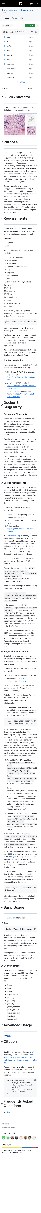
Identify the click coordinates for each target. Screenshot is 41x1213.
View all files (20, 82)
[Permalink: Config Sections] (2, 965)
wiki (8, 1035)
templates (10, 64)
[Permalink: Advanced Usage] (2, 1025)
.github (8, 37)
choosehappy (10, 10)
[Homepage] (20, 3)
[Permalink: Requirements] (2, 218)
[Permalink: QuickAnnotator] (2, 97)
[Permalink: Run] (2, 923)
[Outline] (38, 88)
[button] (35, 321)
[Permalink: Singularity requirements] (2, 651)
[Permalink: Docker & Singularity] (2, 404)
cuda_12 (9, 55)
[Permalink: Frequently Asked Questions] (2, 1103)
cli (7, 41)
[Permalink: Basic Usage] (2, 907)
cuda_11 (9, 50)
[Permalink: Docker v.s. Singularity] (2, 414)
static (8, 59)
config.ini (31, 638)
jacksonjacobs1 (12, 32)
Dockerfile (10, 77)
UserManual (12, 918)
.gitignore (9, 73)
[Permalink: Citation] (2, 1041)
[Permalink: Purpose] (2, 142)
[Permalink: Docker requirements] (2, 482)
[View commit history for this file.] (36, 31)
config (8, 46)
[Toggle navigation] (3, 3)
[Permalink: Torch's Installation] (2, 360)
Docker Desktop (13, 536)
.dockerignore (11, 68)
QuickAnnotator (26, 10)
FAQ (8, 1112)
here (22, 517)
